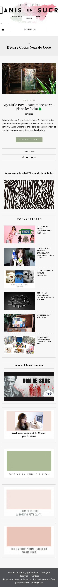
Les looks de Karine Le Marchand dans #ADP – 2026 (44, 229)
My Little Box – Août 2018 (43, 316)
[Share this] (23, 157)
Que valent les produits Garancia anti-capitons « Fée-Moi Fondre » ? (45, 253)
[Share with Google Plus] (31, 157)
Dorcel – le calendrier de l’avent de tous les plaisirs (45, 296)
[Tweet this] (27, 157)
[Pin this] (35, 157)
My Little (31, 100)
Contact (35, 576)
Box (24, 100)
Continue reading (29, 140)
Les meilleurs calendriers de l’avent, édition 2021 (44, 340)
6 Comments (29, 151)
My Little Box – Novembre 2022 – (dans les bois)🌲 (29, 106)
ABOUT (29, 18)
